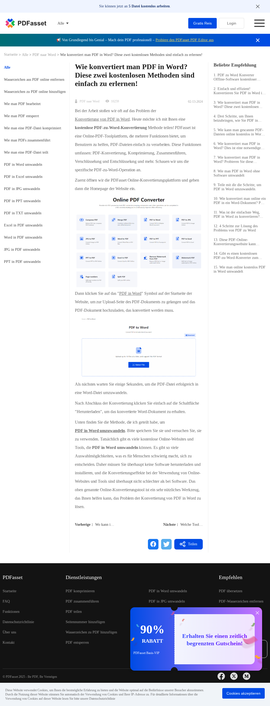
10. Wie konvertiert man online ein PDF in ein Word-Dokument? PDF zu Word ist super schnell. (240, 201)
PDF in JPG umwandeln (22, 189)
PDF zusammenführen (82, 601)
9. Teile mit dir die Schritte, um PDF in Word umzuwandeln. (237, 187)
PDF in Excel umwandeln (23, 177)
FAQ (6, 601)
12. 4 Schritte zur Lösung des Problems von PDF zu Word (236, 228)
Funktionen (11, 612)
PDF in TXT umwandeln (22, 213)
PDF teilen (74, 612)
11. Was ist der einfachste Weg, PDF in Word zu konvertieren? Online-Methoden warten (237, 214)
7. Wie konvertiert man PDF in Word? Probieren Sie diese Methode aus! (237, 159)
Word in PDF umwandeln (23, 237)
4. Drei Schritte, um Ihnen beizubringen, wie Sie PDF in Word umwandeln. (236, 118)
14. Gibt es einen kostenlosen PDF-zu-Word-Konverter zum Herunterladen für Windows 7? (236, 256)
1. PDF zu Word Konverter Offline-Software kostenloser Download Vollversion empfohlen (239, 77)
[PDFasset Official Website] (25, 23)
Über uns (9, 632)
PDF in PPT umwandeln (22, 201)
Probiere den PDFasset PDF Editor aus (185, 40)
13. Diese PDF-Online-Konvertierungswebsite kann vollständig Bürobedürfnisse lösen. (239, 242)
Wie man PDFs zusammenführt (27, 140)
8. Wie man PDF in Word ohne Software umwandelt (237, 173)
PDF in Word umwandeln (23, 165)
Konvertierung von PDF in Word (102, 119)
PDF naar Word (44, 55)
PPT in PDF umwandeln (22, 262)
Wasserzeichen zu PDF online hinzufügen (35, 92)
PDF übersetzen (230, 591)
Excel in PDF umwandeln (23, 225)
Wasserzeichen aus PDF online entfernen (34, 80)
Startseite (11, 54)
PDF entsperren (77, 643)
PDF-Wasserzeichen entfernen (241, 601)
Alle (25, 55)
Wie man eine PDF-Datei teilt (26, 152)
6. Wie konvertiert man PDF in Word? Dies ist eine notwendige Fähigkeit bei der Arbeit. (237, 146)
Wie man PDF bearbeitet (22, 104)
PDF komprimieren (80, 591)
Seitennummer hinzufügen (85, 622)
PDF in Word (130, 293)
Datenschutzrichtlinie (18, 622)
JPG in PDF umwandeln (22, 250)
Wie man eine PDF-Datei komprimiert (32, 128)
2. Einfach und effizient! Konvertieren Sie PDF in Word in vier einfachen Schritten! (239, 91)
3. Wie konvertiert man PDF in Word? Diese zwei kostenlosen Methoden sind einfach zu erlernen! (237, 105)
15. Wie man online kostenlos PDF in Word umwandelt (240, 269)
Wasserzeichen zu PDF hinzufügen (91, 632)
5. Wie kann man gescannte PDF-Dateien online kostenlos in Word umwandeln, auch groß (238, 132)
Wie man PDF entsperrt (21, 116)
